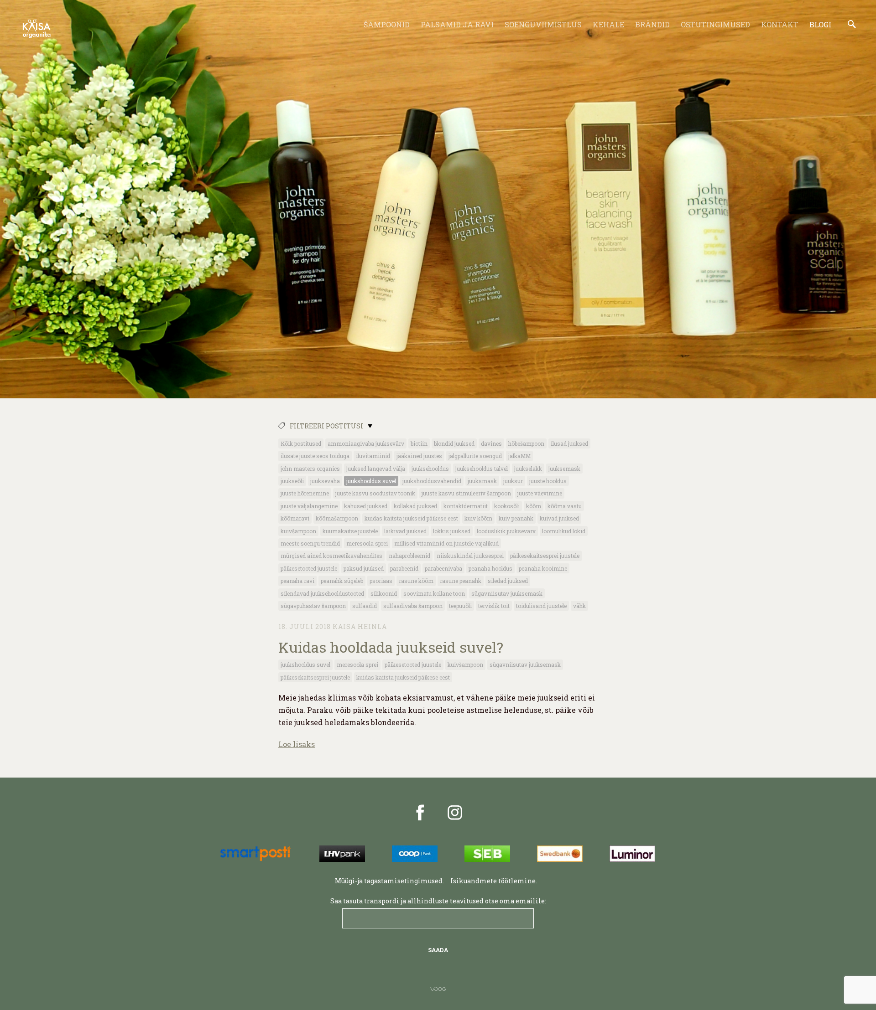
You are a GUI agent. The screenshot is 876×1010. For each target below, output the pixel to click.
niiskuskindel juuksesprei (470, 555)
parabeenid (404, 568)
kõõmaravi (295, 518)
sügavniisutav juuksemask (506, 593)
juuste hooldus (548, 480)
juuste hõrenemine (305, 493)
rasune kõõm (416, 580)
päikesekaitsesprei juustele (544, 555)
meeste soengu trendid (310, 543)
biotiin (419, 443)
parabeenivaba (443, 568)
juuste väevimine (539, 493)
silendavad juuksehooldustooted (322, 593)
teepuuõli (460, 605)
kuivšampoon (298, 531)
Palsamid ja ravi (457, 24)
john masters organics (310, 468)
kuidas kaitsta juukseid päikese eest (411, 518)
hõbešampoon (526, 443)
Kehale (608, 24)
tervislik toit (494, 605)
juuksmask (482, 480)
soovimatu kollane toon (434, 593)
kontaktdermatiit (465, 506)
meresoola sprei (367, 543)
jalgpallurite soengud (475, 455)
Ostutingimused (715, 24)
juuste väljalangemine (309, 506)
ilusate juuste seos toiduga (315, 455)
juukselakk (528, 468)
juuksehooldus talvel (481, 468)
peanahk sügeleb (342, 580)
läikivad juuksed (405, 531)
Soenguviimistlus (543, 24)
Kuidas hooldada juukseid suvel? (390, 647)
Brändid (652, 24)
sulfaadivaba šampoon (413, 605)
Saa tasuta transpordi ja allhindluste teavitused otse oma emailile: (438, 901)
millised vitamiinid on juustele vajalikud (446, 543)
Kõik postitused (301, 443)
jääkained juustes (419, 455)
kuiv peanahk (516, 518)
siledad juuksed (508, 580)
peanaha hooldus (490, 568)
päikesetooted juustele (309, 568)
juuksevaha (325, 480)
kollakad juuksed (415, 506)
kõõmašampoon (337, 518)
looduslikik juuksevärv (506, 531)
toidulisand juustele (541, 605)
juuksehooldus (430, 468)
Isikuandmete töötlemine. (494, 880)
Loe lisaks (296, 744)
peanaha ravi (297, 580)
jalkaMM (519, 455)
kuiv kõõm (478, 518)
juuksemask (564, 468)
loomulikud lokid (563, 531)
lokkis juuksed (451, 531)
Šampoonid (387, 24)
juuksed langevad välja (375, 468)
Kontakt (779, 24)
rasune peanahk (460, 580)
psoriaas (381, 580)
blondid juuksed (454, 443)
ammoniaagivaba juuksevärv (366, 443)
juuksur (513, 480)
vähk (579, 605)
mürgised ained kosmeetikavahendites (331, 555)
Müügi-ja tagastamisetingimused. (389, 880)
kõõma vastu (565, 506)
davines (491, 443)
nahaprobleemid (409, 555)
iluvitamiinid (373, 455)
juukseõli (292, 480)
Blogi (820, 24)
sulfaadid (364, 605)
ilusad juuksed (569, 443)
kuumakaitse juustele (350, 531)
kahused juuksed (365, 506)
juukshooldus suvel (371, 480)
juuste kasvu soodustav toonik (375, 493)
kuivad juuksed (559, 518)
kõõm (533, 506)
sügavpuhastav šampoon (313, 605)
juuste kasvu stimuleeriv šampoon (466, 493)
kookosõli (507, 506)
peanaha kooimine (543, 568)
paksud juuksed (364, 568)
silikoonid (383, 593)
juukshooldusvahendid (431, 480)
